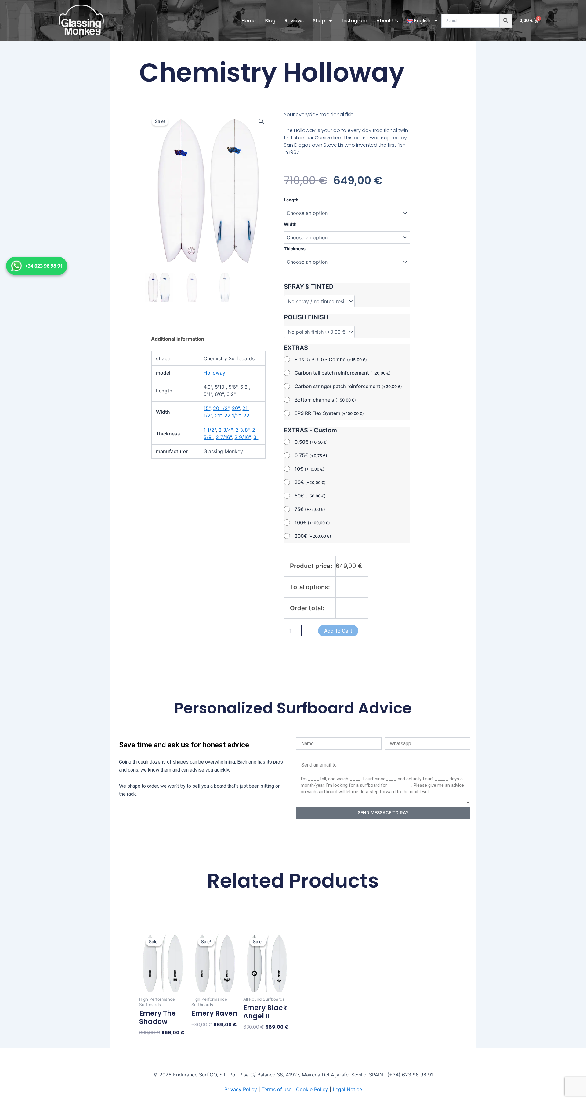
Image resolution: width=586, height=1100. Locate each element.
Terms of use (276, 1089)
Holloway (214, 373)
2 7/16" (224, 437)
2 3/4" (226, 430)
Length (291, 199)
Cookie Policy (312, 1089)
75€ (310, 509)
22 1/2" (232, 416)
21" (218, 416)
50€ (310, 496)
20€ (310, 482)
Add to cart (338, 631)
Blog (270, 20)
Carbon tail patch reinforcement (343, 373)
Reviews (294, 20)
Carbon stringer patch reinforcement (348, 386)
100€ (312, 522)
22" (247, 416)
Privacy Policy (240, 1089)
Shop (319, 20)
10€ (309, 469)
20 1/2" (221, 408)
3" (255, 437)
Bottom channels (325, 400)
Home (248, 20)
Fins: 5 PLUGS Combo (331, 359)
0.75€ (311, 455)
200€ (313, 536)
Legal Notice (347, 1089)
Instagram (354, 20)
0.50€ (311, 442)
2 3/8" (242, 430)
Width (290, 224)
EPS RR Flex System (329, 413)
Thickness (295, 248)
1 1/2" (210, 430)
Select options (157, 1043)
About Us (387, 20)
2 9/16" (242, 437)
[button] (261, 121)
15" (207, 408)
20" (236, 408)
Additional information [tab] (177, 339)
